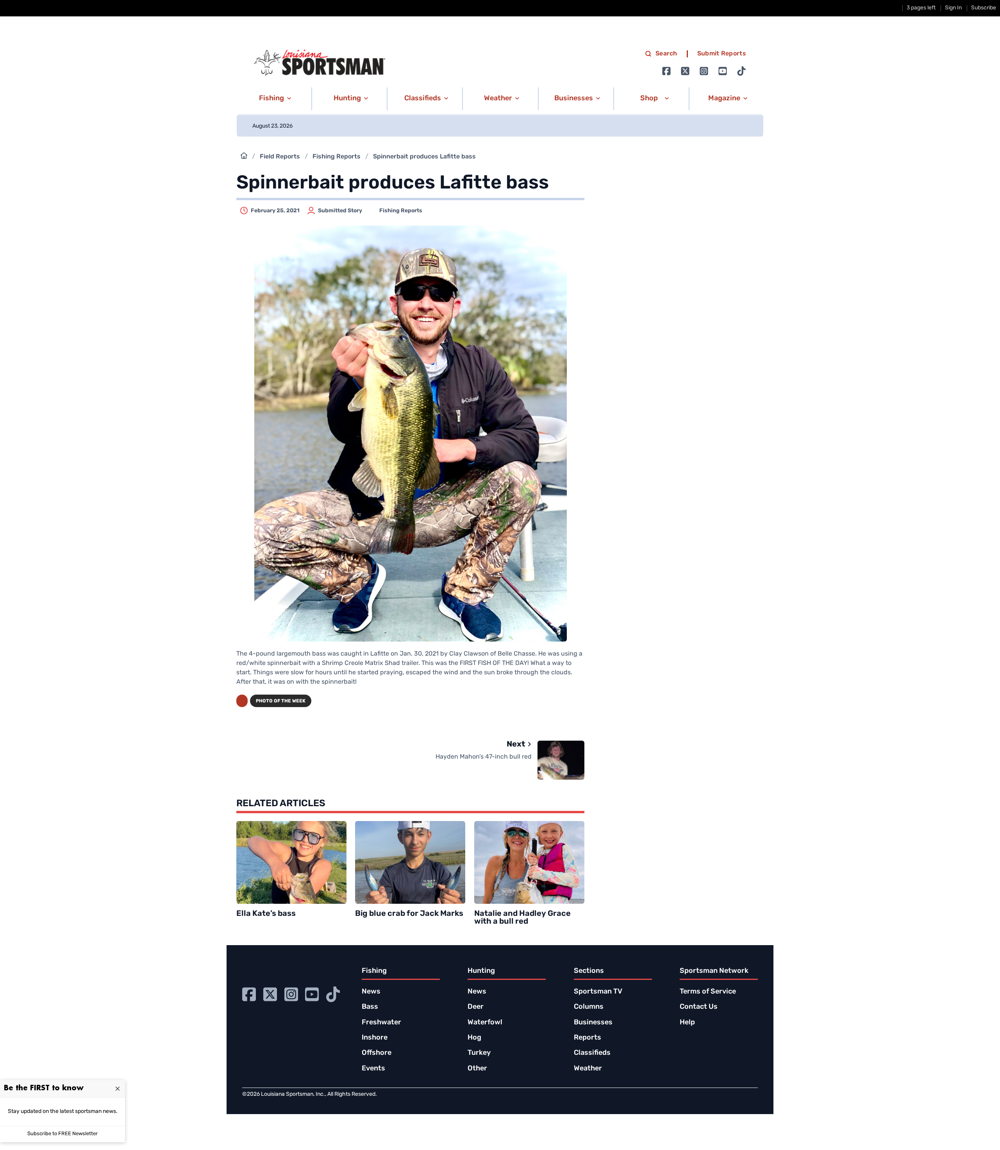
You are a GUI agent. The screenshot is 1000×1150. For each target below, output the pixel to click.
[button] (273, 98)
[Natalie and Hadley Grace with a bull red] (529, 862)
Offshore (376, 1053)
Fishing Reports (336, 157)
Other (477, 1068)
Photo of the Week (280, 701)
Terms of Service (708, 991)
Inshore (375, 1038)
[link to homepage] (319, 62)
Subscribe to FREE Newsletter (62, 1133)
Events (373, 1068)
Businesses (593, 1022)
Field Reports (280, 157)
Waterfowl (485, 1022)
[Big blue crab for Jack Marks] (410, 862)
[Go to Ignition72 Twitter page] (685, 71)
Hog (474, 1038)
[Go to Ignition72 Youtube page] (722, 71)
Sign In (953, 8)
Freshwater (381, 1022)
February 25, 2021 (275, 211)
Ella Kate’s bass (266, 914)
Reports (587, 1038)
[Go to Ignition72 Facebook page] (666, 71)
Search (666, 54)
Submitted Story (340, 211)
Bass (370, 1007)
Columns (589, 1007)
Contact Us (699, 1007)
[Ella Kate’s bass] (291, 862)
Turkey (479, 1053)
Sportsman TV (598, 991)
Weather (588, 1068)
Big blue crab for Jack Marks (409, 914)
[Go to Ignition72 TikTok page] (741, 71)
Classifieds (592, 1053)
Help (687, 1022)
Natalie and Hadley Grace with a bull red (522, 918)
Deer (476, 1007)
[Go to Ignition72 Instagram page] (704, 71)
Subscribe (983, 8)
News (371, 991)
